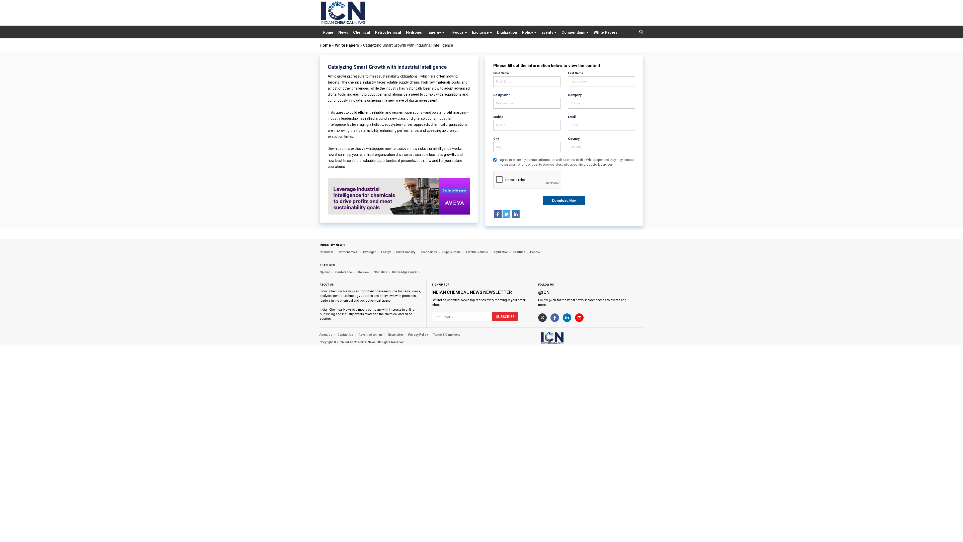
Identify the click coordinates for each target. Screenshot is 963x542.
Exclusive (481, 32)
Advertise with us (370, 334)
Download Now (564, 200)
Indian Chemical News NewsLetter (472, 292)
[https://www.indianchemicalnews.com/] (565, 337)
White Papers (605, 32)
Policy (528, 32)
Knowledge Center (405, 272)
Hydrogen (415, 32)
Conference (343, 272)
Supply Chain (451, 252)
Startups (519, 252)
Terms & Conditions (446, 334)
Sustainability (406, 252)
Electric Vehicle (477, 252)
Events (547, 32)
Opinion (325, 272)
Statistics (380, 272)
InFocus (457, 32)
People (535, 252)
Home (328, 32)
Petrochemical (388, 32)
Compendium (573, 32)
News (343, 32)
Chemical (361, 32)
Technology (429, 252)
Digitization (507, 32)
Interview (363, 272)
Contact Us (345, 334)
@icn (543, 292)
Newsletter (395, 334)
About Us (325, 334)
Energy (435, 32)
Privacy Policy (418, 334)
